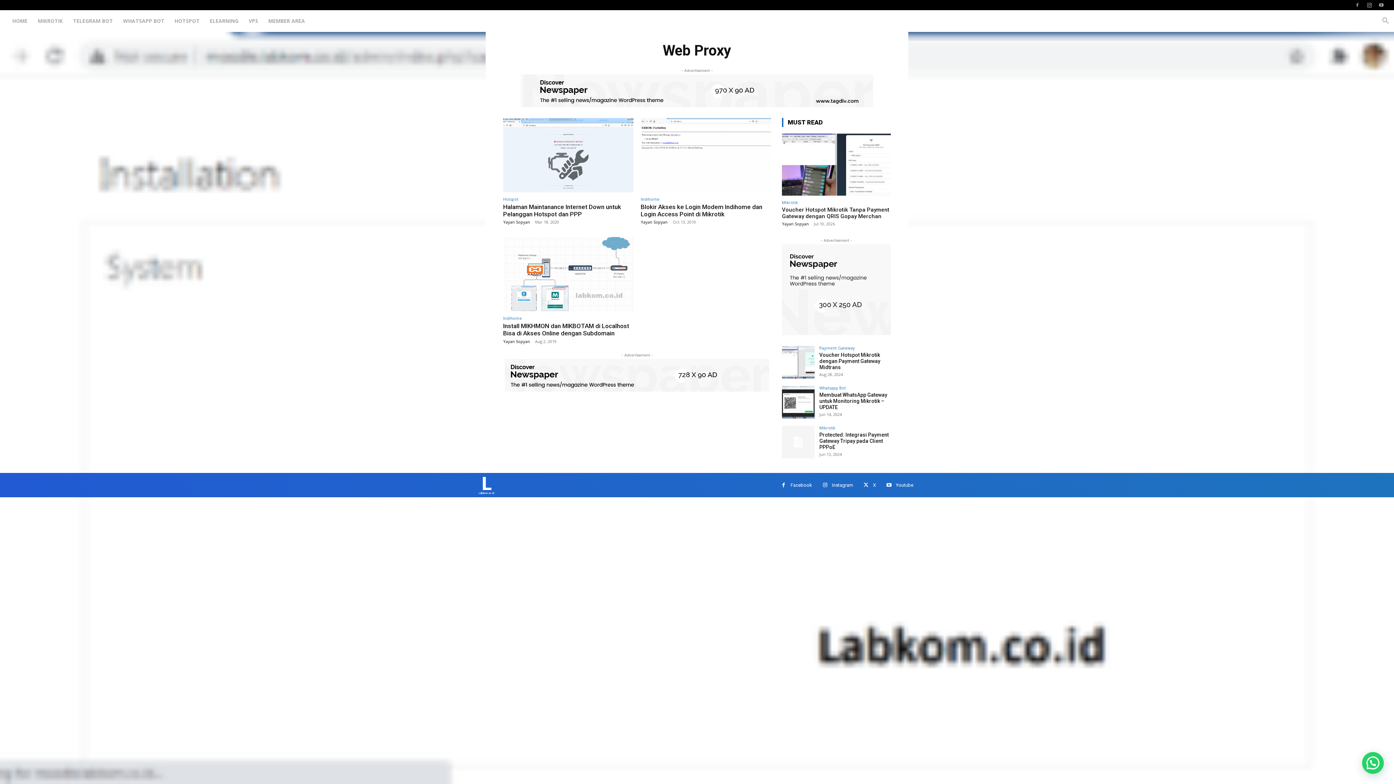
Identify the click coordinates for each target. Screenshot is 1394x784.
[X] (866, 485)
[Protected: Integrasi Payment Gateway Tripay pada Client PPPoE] (798, 442)
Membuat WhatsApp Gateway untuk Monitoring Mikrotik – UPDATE (853, 401)
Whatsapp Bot (143, 20)
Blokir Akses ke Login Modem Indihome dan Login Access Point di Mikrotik (701, 210)
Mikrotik (50, 20)
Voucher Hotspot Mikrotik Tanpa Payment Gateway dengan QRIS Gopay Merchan (835, 213)
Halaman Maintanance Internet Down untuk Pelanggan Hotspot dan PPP (562, 210)
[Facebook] (1357, 5)
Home (20, 20)
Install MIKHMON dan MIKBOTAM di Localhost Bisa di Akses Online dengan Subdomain (566, 329)
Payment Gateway (837, 348)
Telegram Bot (93, 20)
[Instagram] (1369, 5)
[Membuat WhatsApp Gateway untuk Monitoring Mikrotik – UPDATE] (798, 402)
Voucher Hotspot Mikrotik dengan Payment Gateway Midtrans (849, 361)
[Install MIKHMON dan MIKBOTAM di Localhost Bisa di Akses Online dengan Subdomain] (568, 274)
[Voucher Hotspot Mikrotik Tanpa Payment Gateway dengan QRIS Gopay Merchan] (836, 165)
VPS (253, 20)
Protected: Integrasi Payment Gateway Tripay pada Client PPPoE (854, 441)
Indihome (650, 199)
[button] (1385, 21)
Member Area (286, 20)
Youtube (904, 485)
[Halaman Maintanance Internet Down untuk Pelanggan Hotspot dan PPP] (568, 155)
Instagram (842, 485)
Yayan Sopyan (516, 222)
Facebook (801, 485)
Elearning (224, 20)
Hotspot (187, 20)
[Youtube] (1381, 5)
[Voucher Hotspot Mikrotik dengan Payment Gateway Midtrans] (798, 362)
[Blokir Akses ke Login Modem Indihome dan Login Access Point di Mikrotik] (706, 155)
